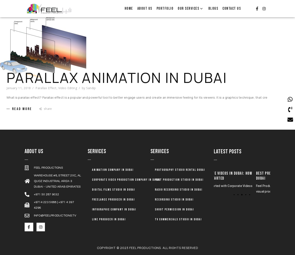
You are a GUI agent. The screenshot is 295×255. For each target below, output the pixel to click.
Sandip (91, 88)
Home (129, 8)
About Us (144, 8)
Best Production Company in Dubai (251, 176)
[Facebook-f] (257, 8)
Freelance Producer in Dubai (113, 199)
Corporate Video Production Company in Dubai (126, 180)
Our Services (188, 8)
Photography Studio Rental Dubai (180, 170)
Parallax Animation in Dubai (116, 77)
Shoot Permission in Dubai (174, 209)
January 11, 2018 (18, 88)
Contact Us (231, 8)
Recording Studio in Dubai (174, 199)
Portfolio (165, 8)
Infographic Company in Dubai (114, 209)
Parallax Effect (45, 88)
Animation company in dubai (112, 170)
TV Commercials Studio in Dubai (178, 219)
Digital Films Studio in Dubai (113, 189)
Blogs (213, 8)
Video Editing (67, 88)
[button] (234, 194)
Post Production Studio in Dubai (179, 180)
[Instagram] (264, 8)
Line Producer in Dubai (109, 219)
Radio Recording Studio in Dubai (178, 189)
